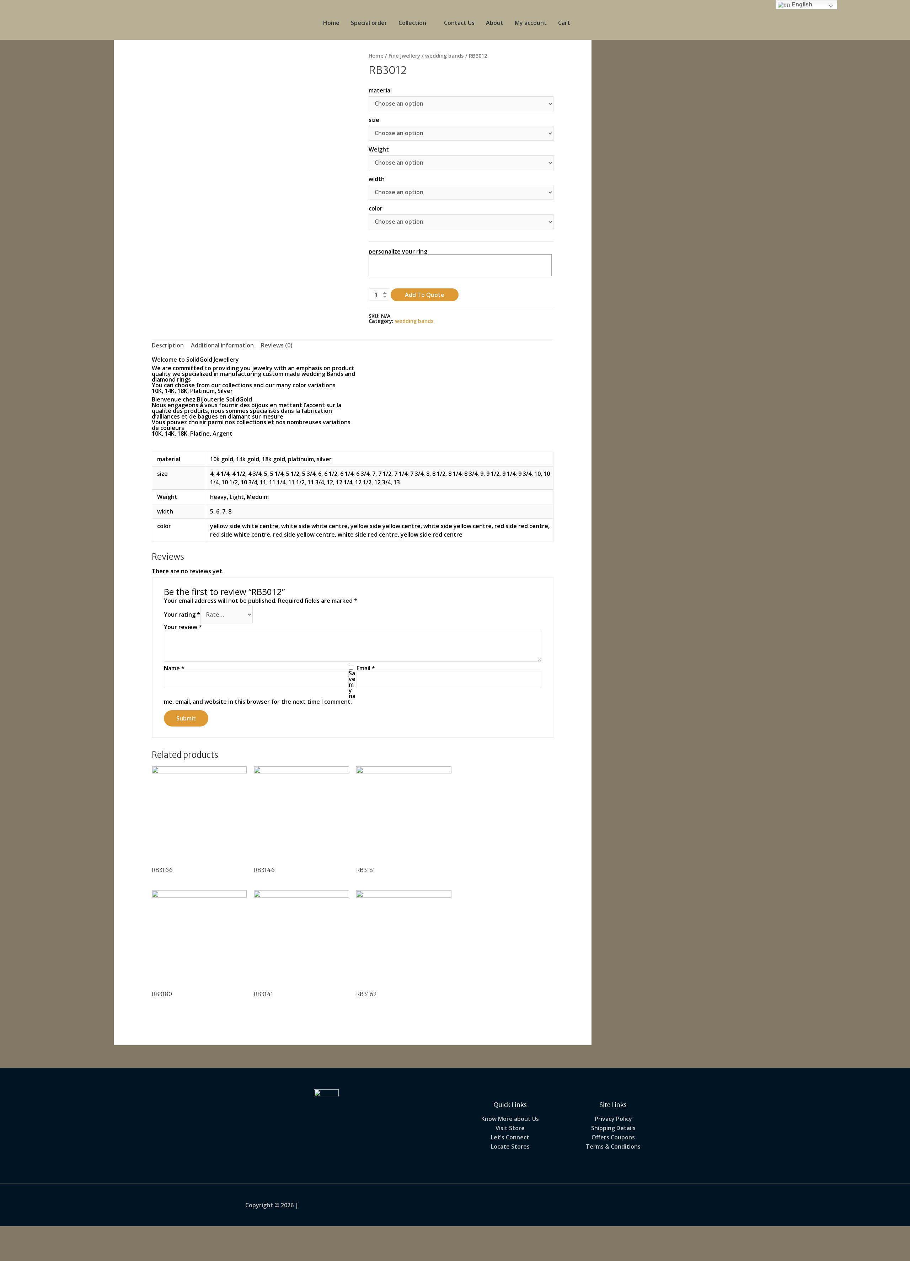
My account (531, 23)
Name (174, 668)
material (380, 90)
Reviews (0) (277, 345)
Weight (379, 149)
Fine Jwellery (404, 55)
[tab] (168, 345)
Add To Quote (424, 295)
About (494, 23)
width (377, 179)
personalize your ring (398, 251)
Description (168, 345)
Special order (369, 23)
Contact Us (459, 23)
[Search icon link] (584, 22)
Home (331, 23)
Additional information (222, 345)
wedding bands (444, 55)
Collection (412, 23)
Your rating (182, 614)
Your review (183, 627)
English (801, 4)
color (375, 208)
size (374, 120)
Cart (564, 23)
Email (366, 668)
